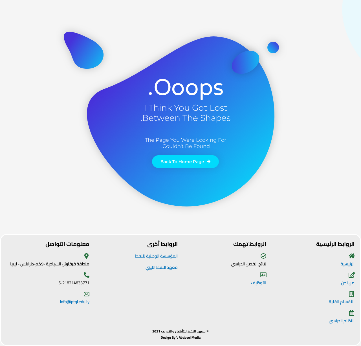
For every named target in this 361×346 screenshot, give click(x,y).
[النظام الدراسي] (352, 313)
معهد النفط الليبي (162, 267)
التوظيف (258, 283)
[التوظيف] (263, 275)
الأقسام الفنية (342, 302)
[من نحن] (352, 275)
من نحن (348, 283)
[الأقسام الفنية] (352, 294)
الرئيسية (348, 264)
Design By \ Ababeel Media (181, 337)
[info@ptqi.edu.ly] (86, 294)
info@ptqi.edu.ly (74, 302)
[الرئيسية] (352, 256)
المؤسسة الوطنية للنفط (156, 256)
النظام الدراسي (342, 321)
